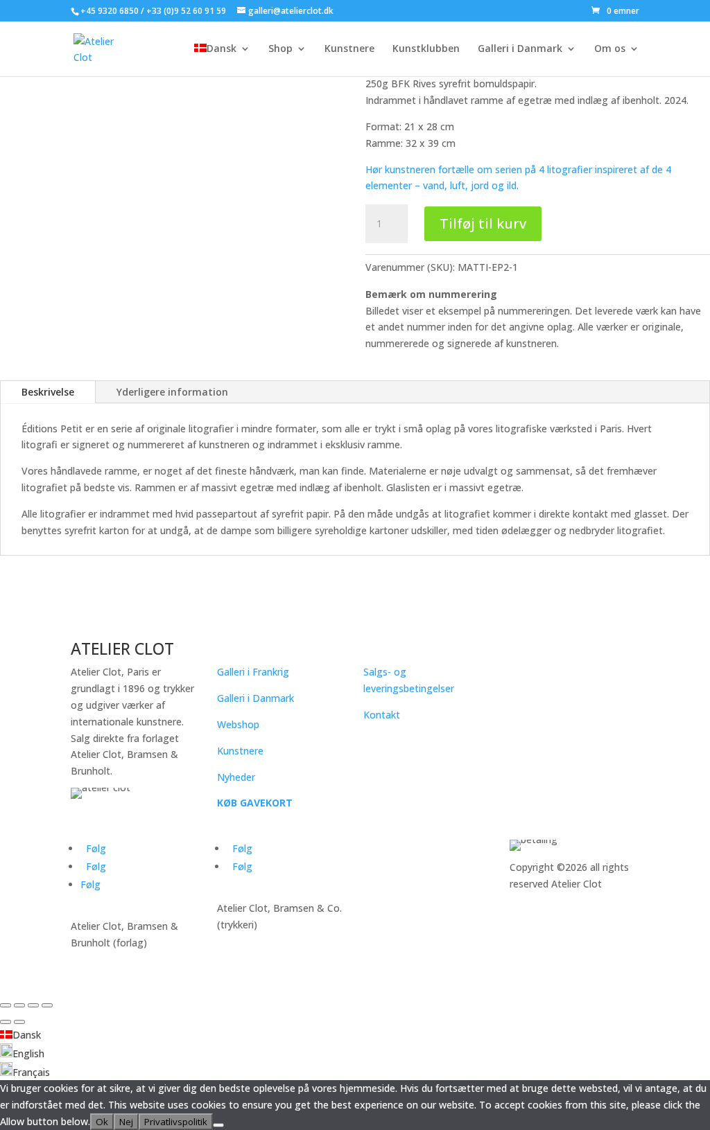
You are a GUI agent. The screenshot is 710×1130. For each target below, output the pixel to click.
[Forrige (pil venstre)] (5, 1022)
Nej (126, 1121)
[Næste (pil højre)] (19, 1022)
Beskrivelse (47, 391)
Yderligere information (172, 391)
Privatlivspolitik (175, 1121)
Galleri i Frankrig (253, 671)
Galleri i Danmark (520, 49)
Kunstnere (349, 49)
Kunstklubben (426, 49)
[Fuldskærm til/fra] (19, 1005)
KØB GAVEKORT (255, 802)
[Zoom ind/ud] (5, 1005)
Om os (609, 49)
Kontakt (381, 714)
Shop (280, 49)
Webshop (238, 724)
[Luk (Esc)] (47, 1005)
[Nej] (218, 1125)
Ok (102, 1121)
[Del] (33, 1005)
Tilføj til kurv (483, 223)
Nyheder (236, 777)
